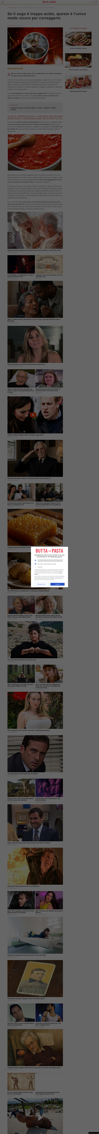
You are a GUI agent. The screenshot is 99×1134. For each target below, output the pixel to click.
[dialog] (49, 567)
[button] (49, 567)
